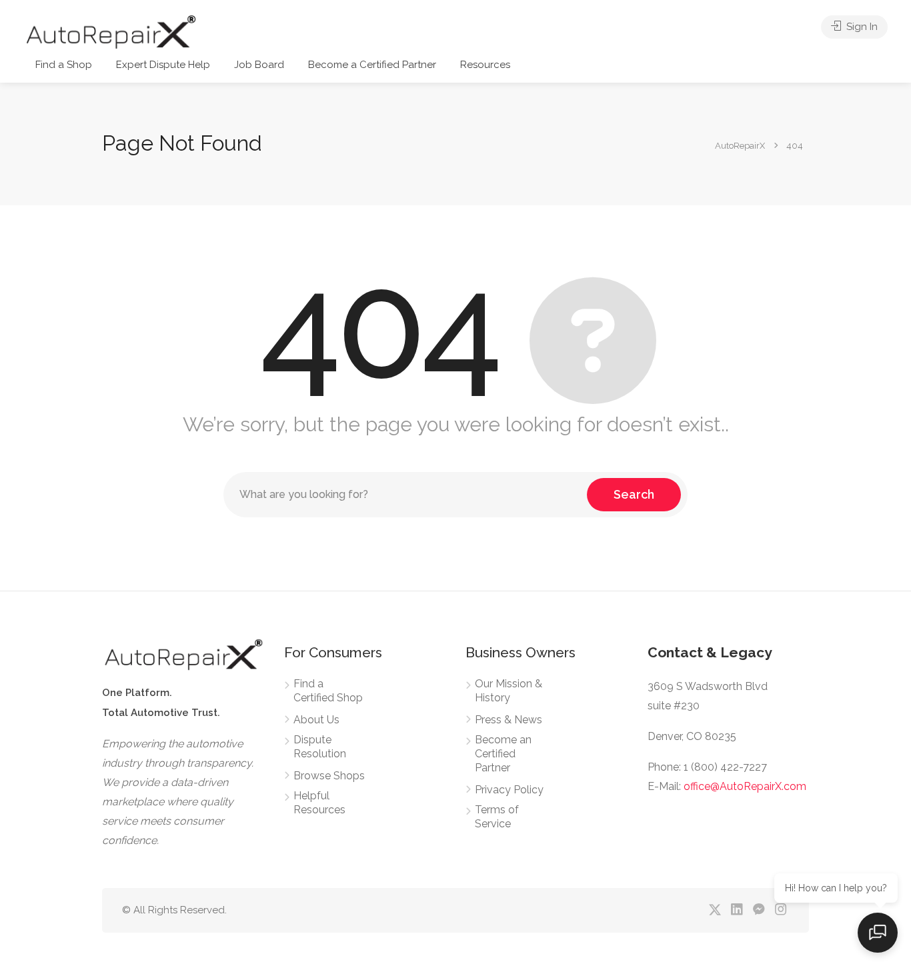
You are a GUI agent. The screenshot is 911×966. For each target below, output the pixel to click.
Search (634, 494)
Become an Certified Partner (503, 753)
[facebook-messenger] (758, 910)
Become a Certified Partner (372, 65)
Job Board (259, 65)
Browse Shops (329, 775)
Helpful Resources (319, 802)
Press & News (508, 719)
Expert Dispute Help (163, 65)
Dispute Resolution (319, 746)
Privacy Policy (509, 789)
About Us (316, 719)
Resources (485, 65)
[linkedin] (736, 910)
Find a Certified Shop (328, 690)
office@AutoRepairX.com (745, 786)
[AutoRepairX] (110, 31)
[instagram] (780, 910)
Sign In (861, 27)
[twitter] (714, 910)
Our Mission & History (508, 690)
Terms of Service (497, 816)
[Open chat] (878, 933)
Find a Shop (63, 65)
